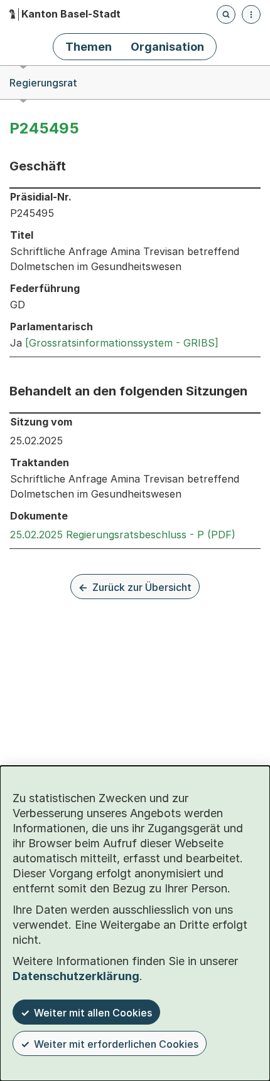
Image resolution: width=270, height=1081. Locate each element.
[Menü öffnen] (251, 14)
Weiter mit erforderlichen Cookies (116, 1044)
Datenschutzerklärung (76, 976)
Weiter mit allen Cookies (93, 1012)
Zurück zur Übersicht (142, 587)
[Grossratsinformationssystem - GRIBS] (122, 343)
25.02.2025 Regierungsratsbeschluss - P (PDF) (122, 534)
